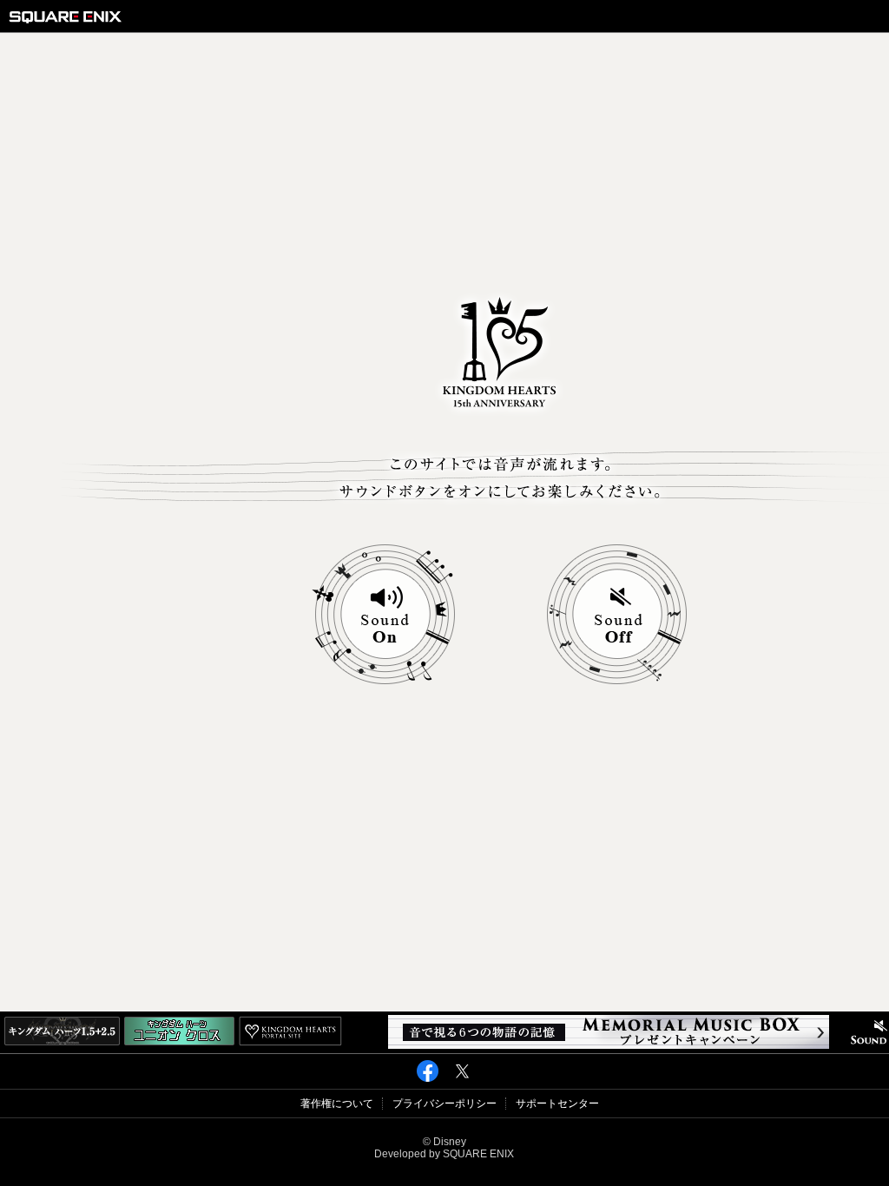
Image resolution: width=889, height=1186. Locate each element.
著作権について (336, 1103)
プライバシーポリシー (444, 1103)
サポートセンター (557, 1103)
